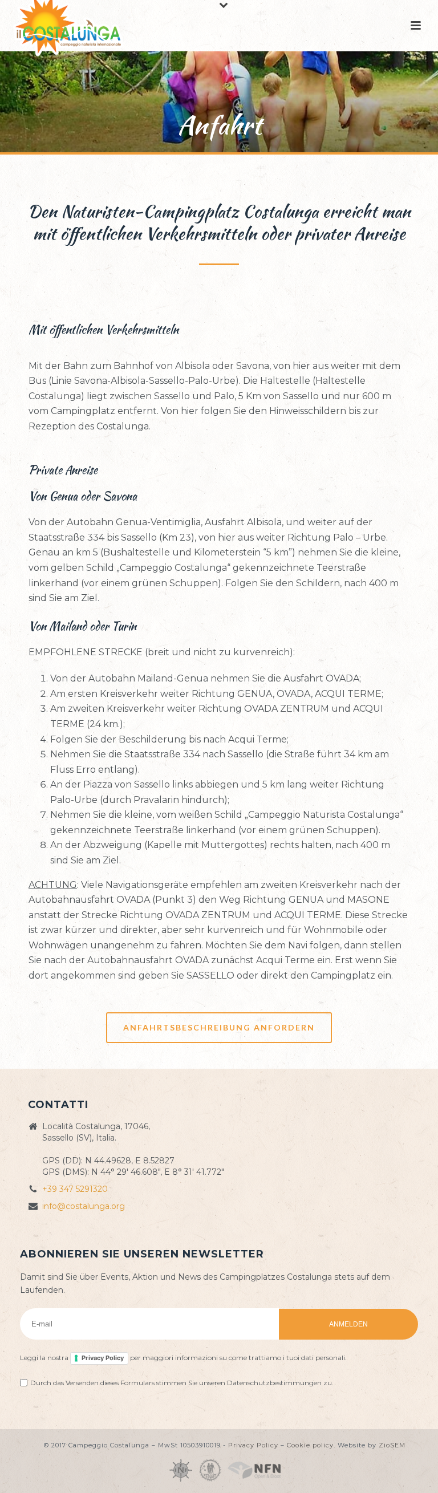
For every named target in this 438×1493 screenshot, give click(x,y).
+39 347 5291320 (75, 1189)
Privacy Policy (103, 1358)
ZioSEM (392, 1445)
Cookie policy (310, 1445)
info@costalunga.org (83, 1206)
